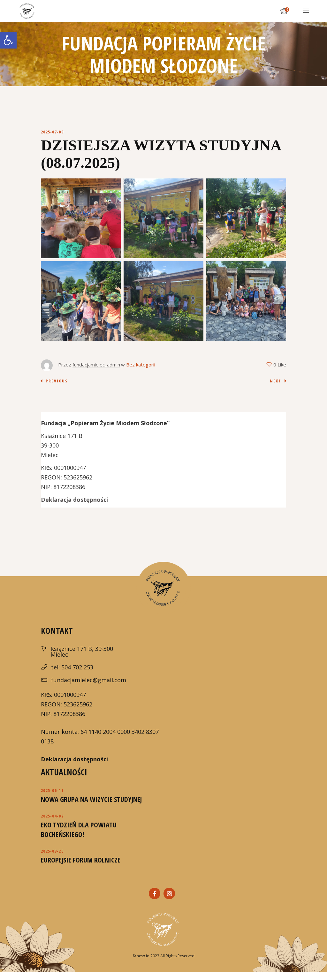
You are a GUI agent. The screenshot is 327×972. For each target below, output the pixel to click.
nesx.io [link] (143, 956)
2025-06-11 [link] (52, 790)
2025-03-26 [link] (52, 851)
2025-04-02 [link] (52, 816)
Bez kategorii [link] (140, 364)
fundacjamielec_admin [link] (96, 364)
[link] (8, 40)
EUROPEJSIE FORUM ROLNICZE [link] (80, 859)
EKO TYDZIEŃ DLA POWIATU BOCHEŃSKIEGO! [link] (79, 829)
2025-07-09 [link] (52, 132)
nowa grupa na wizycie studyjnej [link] (91, 799)
